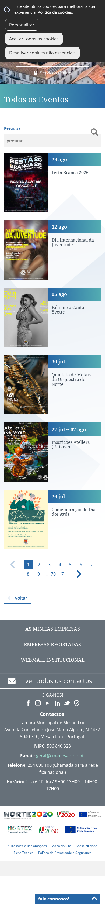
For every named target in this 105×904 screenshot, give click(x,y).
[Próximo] (75, 574)
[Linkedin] (57, 703)
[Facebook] (28, 703)
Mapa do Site (61, 846)
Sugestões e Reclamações (27, 846)
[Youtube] (47, 703)
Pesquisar (13, 128)
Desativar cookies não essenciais (42, 53)
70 (53, 574)
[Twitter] (67, 703)
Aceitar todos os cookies (34, 39)
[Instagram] (38, 703)
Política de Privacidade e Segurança (65, 852)
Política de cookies (55, 12)
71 (63, 574)
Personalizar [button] (21, 25)
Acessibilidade (86, 846)
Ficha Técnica (24, 852)
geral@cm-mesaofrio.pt (60, 756)
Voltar (21, 598)
